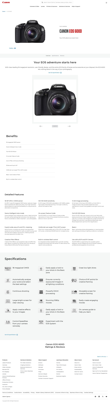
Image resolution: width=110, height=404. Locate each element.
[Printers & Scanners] (57, 6)
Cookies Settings (88, 392)
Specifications (55, 55)
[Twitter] (102, 396)
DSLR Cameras (63, 26)
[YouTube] (106, 396)
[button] (41, 126)
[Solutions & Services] (70, 6)
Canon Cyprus (6, 396)
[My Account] (106, 2)
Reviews (62, 55)
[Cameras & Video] (39, 6)
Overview (48, 55)
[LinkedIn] (99, 396)
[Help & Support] (80, 6)
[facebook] (95, 396)
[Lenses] (45, 6)
